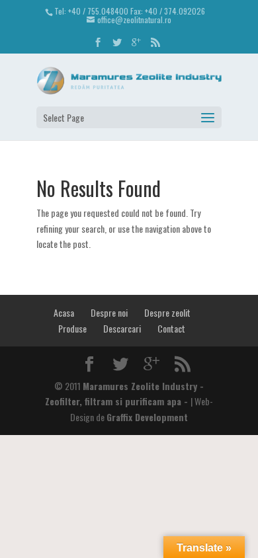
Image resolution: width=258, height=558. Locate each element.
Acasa (64, 312)
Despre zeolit (167, 312)
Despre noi (109, 312)
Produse (72, 328)
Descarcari (122, 328)
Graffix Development (147, 417)
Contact (171, 328)
